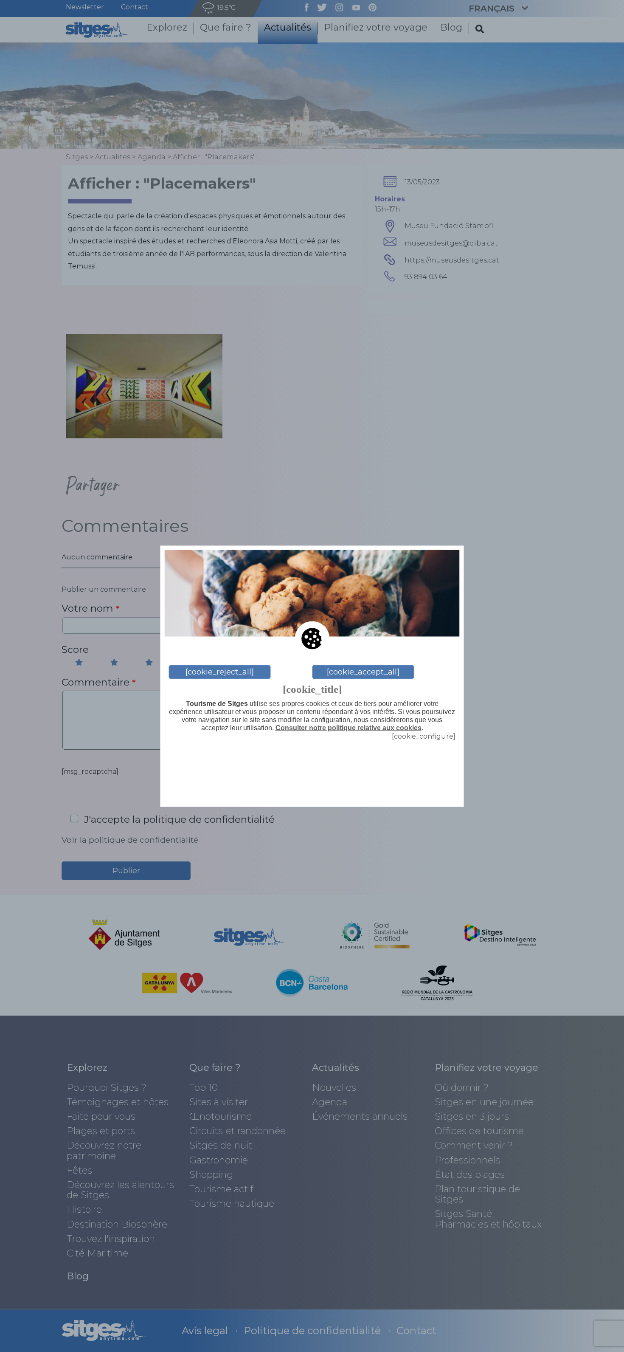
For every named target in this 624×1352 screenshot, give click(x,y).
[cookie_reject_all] (220, 672)
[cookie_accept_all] (363, 672)
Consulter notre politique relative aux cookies (348, 727)
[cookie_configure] (423, 736)
